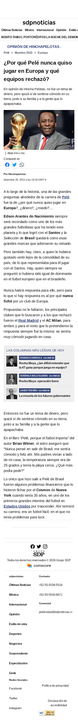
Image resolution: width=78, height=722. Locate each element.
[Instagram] (45, 546)
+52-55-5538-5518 (50, 584)
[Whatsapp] (21, 164)
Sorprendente (18, 653)
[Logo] (39, 22)
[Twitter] (14, 164)
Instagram (15, 708)
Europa (43, 52)
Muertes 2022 (23, 52)
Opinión (61, 30)
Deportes (15, 633)
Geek (12, 673)
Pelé (6, 52)
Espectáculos (18, 663)
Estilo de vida (18, 624)
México (29, 30)
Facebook (15, 688)
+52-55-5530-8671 (50, 594)
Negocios (15, 643)
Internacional (45, 30)
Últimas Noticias (11, 30)
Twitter (13, 698)
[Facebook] (7, 164)
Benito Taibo (11, 37)
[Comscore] (39, 565)
